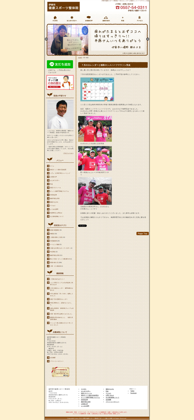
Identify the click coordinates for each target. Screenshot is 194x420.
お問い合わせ (110, 395)
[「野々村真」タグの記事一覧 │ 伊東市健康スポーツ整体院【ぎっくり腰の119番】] (63, 11)
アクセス (52, 205)
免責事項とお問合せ (56, 213)
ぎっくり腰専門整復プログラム (59, 191)
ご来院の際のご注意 (56, 237)
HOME (46, 25)
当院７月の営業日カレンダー (59, 299)
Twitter (132, 391)
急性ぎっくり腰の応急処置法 (90, 395)
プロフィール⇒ (68, 153)
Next (147, 39)
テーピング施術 (55, 244)
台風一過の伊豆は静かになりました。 (61, 314)
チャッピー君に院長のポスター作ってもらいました (61, 324)
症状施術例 (53, 241)
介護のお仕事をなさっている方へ (60, 248)
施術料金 (117, 25)
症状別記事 (53, 195)
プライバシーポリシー (57, 361)
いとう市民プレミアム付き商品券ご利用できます (61, 283)
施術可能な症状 (55, 198)
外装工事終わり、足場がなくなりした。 (61, 304)
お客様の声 (84, 25)
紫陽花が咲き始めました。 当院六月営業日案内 (61, 318)
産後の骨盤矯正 (55, 230)
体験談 (52, 233)
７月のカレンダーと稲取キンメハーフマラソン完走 (106, 65)
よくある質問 (54, 209)
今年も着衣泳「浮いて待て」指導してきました (61, 294)
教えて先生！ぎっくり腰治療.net (60, 259)
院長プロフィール (55, 187)
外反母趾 (52, 251)
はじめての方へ (70, 25)
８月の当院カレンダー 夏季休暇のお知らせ (61, 289)
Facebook (133, 393)
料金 (51, 184)
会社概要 (52, 357)
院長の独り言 (54, 262)
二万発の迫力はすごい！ (57, 279)
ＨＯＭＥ (83, 389)
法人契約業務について (57, 216)
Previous (46, 39)
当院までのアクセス (139, 25)
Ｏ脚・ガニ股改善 (55, 266)
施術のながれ (102, 25)
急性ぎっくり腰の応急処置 (58, 169)
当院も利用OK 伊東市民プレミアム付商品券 (62, 309)
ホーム (52, 166)
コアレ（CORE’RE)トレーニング (60, 173)
